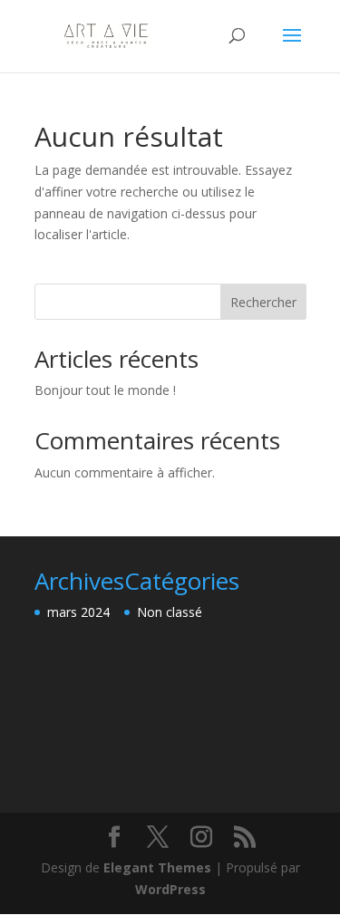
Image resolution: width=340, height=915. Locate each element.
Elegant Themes (157, 867)
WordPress (170, 889)
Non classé (169, 612)
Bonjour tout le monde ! (105, 390)
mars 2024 (78, 612)
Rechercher (263, 302)
